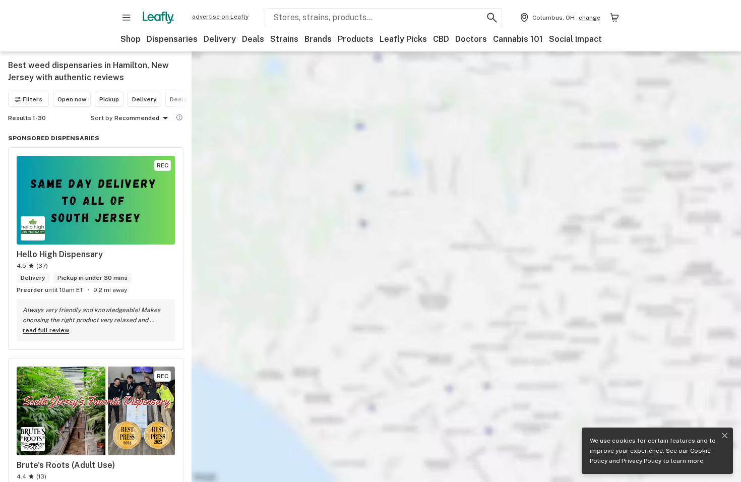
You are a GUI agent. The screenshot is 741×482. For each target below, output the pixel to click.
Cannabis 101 (518, 39)
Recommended (136, 118)
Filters (32, 99)
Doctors (471, 39)
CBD (441, 39)
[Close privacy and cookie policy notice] (725, 436)
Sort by (101, 118)
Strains (284, 39)
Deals (253, 39)
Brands (318, 39)
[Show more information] (179, 117)
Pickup (109, 99)
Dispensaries (172, 39)
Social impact (575, 39)
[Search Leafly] (492, 17)
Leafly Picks (403, 39)
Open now (71, 99)
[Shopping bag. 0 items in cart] (614, 18)
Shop (130, 39)
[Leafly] (158, 18)
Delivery (220, 39)
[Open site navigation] (126, 18)
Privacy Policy (641, 460)
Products (356, 39)
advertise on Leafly (220, 16)
